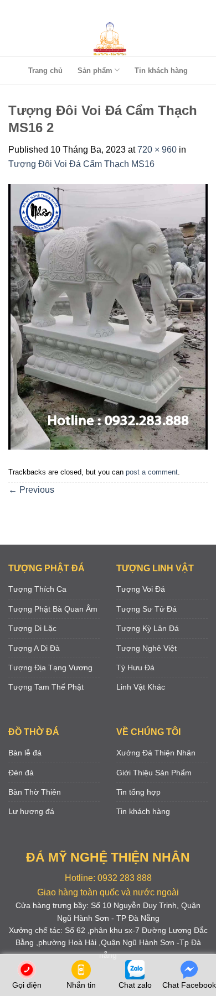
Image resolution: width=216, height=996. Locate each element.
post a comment (152, 472)
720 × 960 (157, 149)
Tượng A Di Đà (34, 648)
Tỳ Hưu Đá (135, 667)
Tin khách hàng (161, 70)
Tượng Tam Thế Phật (46, 686)
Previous (31, 489)
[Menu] (105, 11)
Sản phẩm (95, 70)
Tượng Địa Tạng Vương (50, 667)
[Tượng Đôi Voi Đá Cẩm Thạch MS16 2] (108, 316)
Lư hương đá (31, 811)
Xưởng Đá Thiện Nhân (156, 752)
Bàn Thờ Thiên (34, 792)
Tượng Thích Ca (37, 589)
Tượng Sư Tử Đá (146, 608)
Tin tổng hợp (138, 792)
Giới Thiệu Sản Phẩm (154, 772)
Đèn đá (21, 772)
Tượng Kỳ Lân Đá (147, 628)
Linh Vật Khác (140, 686)
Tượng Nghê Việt (146, 648)
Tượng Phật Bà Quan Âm (52, 608)
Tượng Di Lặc (32, 628)
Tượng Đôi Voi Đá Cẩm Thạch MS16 (81, 164)
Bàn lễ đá (25, 752)
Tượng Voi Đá (140, 589)
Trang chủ (45, 70)
